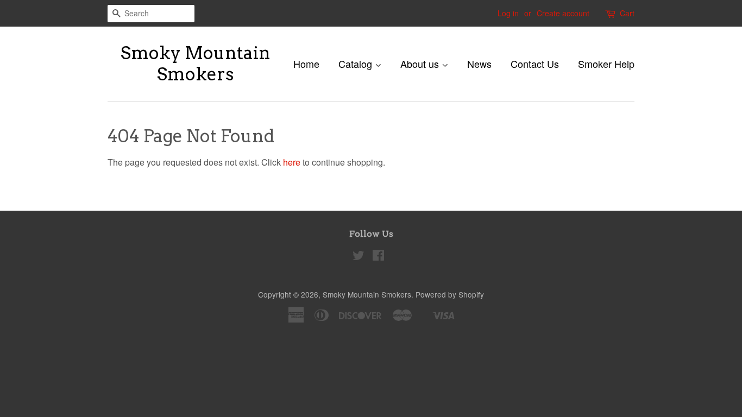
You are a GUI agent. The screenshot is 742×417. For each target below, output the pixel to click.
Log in (508, 13)
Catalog (356, 63)
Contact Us (535, 63)
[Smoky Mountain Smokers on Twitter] (358, 256)
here (291, 162)
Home (306, 63)
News (479, 63)
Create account (563, 13)
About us (421, 63)
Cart (627, 13)
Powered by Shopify (450, 294)
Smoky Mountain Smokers (196, 63)
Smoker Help (606, 63)
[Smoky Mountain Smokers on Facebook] (378, 256)
